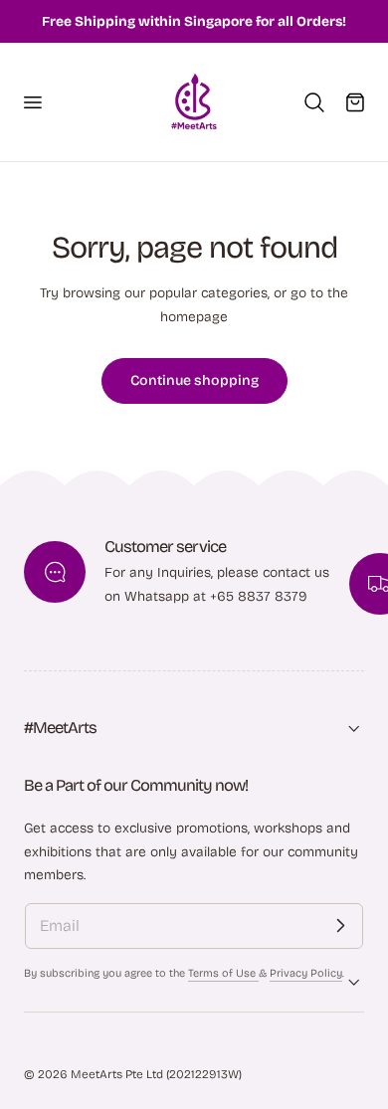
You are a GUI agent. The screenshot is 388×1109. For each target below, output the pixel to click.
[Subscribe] (340, 926)
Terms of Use (223, 973)
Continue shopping (194, 380)
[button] (32, 101)
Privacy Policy (306, 973)
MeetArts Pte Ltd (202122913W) (156, 1074)
